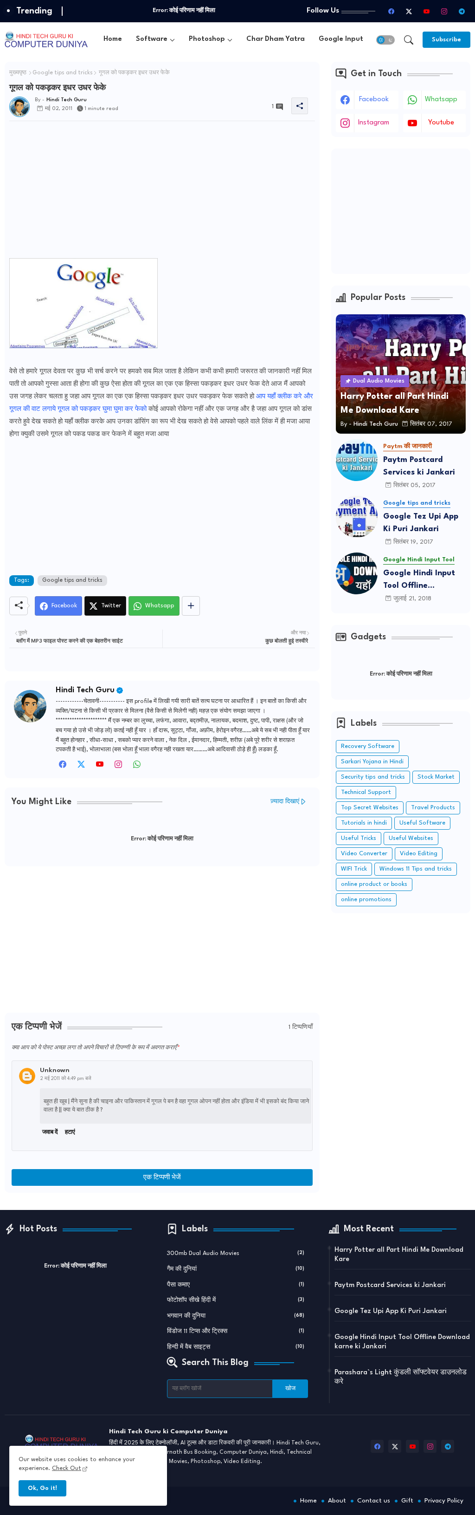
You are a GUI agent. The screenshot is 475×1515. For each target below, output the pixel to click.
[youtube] (426, 11)
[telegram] (461, 11)
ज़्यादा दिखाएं (284, 802)
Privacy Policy (443, 1500)
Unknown (55, 1070)
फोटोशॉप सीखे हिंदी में (236, 1300)
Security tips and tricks (373, 777)
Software (151, 39)
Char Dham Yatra (275, 39)
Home (112, 39)
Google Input (341, 39)
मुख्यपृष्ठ (17, 73)
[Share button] (191, 606)
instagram (373, 122)
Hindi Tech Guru (85, 690)
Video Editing (418, 854)
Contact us (373, 1500)
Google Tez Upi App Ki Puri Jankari (420, 523)
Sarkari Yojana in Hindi (372, 762)
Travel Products (433, 808)
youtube (441, 122)
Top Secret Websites (369, 808)
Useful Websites (411, 838)
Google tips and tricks (62, 73)
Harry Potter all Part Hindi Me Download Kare (398, 1255)
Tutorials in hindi (364, 823)
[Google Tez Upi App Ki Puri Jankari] (357, 517)
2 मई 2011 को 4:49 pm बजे (65, 1078)
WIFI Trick (354, 869)
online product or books (374, 884)
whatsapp (441, 99)
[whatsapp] (136, 767)
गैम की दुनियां (236, 1269)
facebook (374, 99)
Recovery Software (367, 746)
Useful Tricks (358, 838)
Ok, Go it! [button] (42, 1488)
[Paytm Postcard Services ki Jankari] (357, 460)
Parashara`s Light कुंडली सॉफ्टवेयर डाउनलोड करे (400, 1377)
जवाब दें (50, 1132)
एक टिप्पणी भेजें (162, 1177)
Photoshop (207, 39)
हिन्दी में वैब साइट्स (236, 1347)
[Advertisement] (162, 193)
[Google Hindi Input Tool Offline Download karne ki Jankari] (357, 573)
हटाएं (70, 1132)
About (337, 1500)
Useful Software (422, 823)
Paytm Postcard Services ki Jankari (419, 466)
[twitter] (81, 767)
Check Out (66, 1468)
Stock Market (436, 777)
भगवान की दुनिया (236, 1316)
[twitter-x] (408, 11)
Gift (407, 1500)
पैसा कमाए (236, 1285)
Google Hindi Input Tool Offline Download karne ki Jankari (419, 580)
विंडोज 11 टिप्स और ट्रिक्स (236, 1331)
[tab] (112, 39)
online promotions (366, 900)
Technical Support (366, 792)
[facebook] (391, 11)
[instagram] (443, 11)
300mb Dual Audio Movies (236, 1253)
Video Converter (364, 854)
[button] (385, 40)
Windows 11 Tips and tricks (415, 869)
